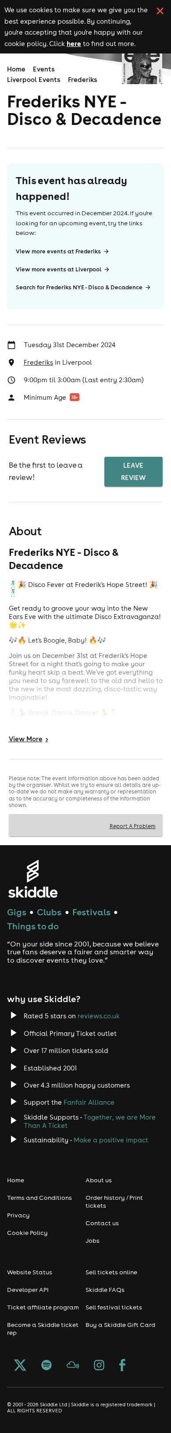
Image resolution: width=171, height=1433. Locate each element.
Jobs (93, 1241)
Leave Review (133, 471)
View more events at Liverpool (58, 269)
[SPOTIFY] (46, 1366)
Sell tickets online (111, 1272)
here (74, 43)
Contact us (102, 1223)
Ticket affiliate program (43, 1307)
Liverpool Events (34, 79)
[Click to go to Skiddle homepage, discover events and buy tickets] (32, 878)
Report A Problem (133, 825)
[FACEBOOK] (122, 1366)
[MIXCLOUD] (73, 1366)
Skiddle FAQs (105, 1290)
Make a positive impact (111, 1140)
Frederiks (82, 79)
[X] (20, 1366)
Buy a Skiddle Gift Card (120, 1325)
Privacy (18, 1215)
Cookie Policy (27, 1233)
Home (16, 69)
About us (99, 1180)
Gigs (16, 912)
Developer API (28, 1290)
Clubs (49, 912)
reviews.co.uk (99, 1016)
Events (44, 69)
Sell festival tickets (114, 1307)
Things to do (33, 926)
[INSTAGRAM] (99, 1366)
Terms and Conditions (39, 1198)
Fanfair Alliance (89, 1102)
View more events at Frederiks (58, 251)
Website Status (29, 1272)
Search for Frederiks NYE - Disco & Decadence (79, 287)
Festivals (91, 912)
